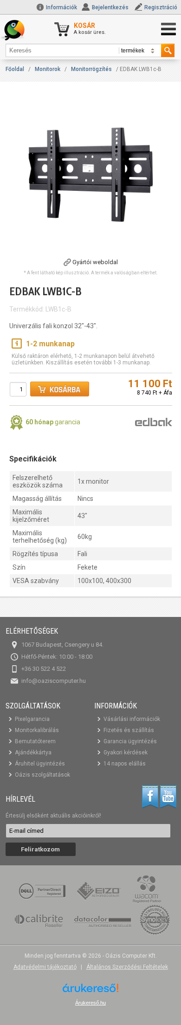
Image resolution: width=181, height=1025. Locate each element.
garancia (53, 422)
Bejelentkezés (110, 7)
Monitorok (47, 69)
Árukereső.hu (90, 1003)
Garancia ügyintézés (130, 741)
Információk (61, 7)
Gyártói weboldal (95, 262)
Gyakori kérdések (125, 752)
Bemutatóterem (35, 741)
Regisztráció (160, 7)
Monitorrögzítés (91, 69)
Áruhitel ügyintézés (40, 763)
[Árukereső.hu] (90, 991)
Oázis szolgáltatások (42, 775)
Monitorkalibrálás (37, 730)
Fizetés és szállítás (128, 730)
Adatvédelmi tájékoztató (45, 967)
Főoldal (15, 69)
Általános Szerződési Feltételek (127, 967)
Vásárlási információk (131, 719)
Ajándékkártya (33, 752)
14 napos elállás (124, 763)
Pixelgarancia (32, 719)
